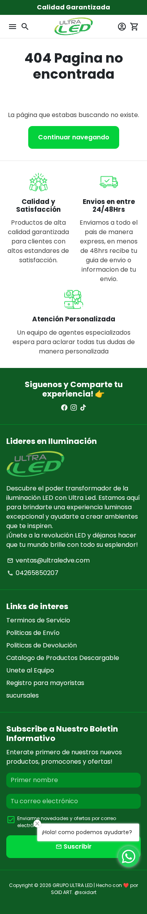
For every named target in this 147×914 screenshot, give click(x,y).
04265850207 (32, 572)
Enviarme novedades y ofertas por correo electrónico (66, 822)
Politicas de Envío (33, 632)
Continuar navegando (73, 137)
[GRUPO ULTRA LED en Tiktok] (83, 407)
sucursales (22, 695)
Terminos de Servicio (38, 620)
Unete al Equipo (30, 670)
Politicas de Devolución (41, 645)
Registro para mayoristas (45, 682)
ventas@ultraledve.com (48, 560)
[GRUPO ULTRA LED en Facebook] (64, 407)
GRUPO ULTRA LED (73, 885)
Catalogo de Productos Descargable (62, 657)
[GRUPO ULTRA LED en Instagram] (74, 407)
